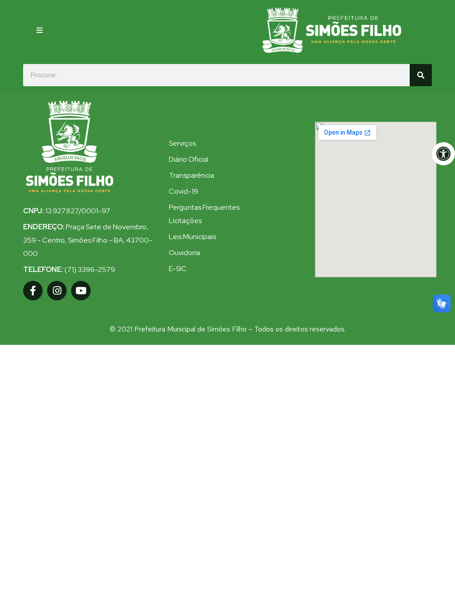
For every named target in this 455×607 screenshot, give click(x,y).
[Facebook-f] (33, 290)
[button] (39, 30)
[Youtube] (81, 290)
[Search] (421, 75)
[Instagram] (57, 290)
